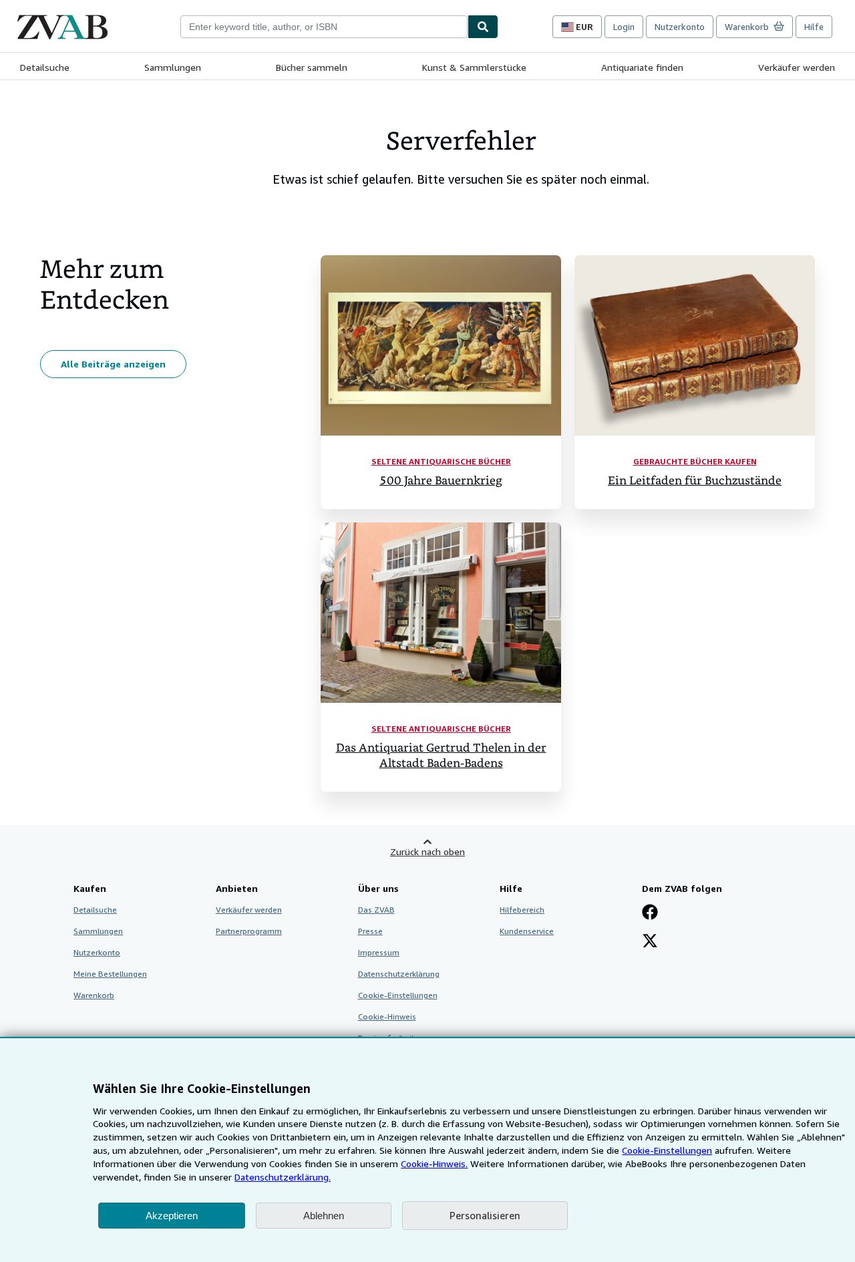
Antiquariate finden (642, 67)
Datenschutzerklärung (399, 974)
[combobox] (324, 26)
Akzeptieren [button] (172, 1215)
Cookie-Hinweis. (434, 1163)
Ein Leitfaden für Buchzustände (695, 480)
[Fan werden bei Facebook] (650, 913)
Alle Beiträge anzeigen (113, 363)
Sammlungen (172, 67)
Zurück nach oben (427, 851)
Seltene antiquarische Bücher (441, 461)
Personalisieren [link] (485, 1215)
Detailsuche (44, 67)
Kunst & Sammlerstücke (474, 67)
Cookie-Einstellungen (667, 1150)
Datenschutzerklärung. (282, 1176)
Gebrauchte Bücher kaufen (695, 461)
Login (624, 26)
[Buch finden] (483, 26)
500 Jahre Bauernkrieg (440, 480)
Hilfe (814, 26)
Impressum (378, 952)
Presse (370, 931)
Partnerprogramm (249, 931)
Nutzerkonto (680, 26)
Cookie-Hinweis (387, 1016)
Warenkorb (93, 995)
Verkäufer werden (796, 67)
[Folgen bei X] (650, 942)
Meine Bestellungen (110, 974)
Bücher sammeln (311, 67)
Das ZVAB (376, 910)
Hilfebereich (522, 910)
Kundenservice (527, 931)
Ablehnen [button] (323, 1215)
